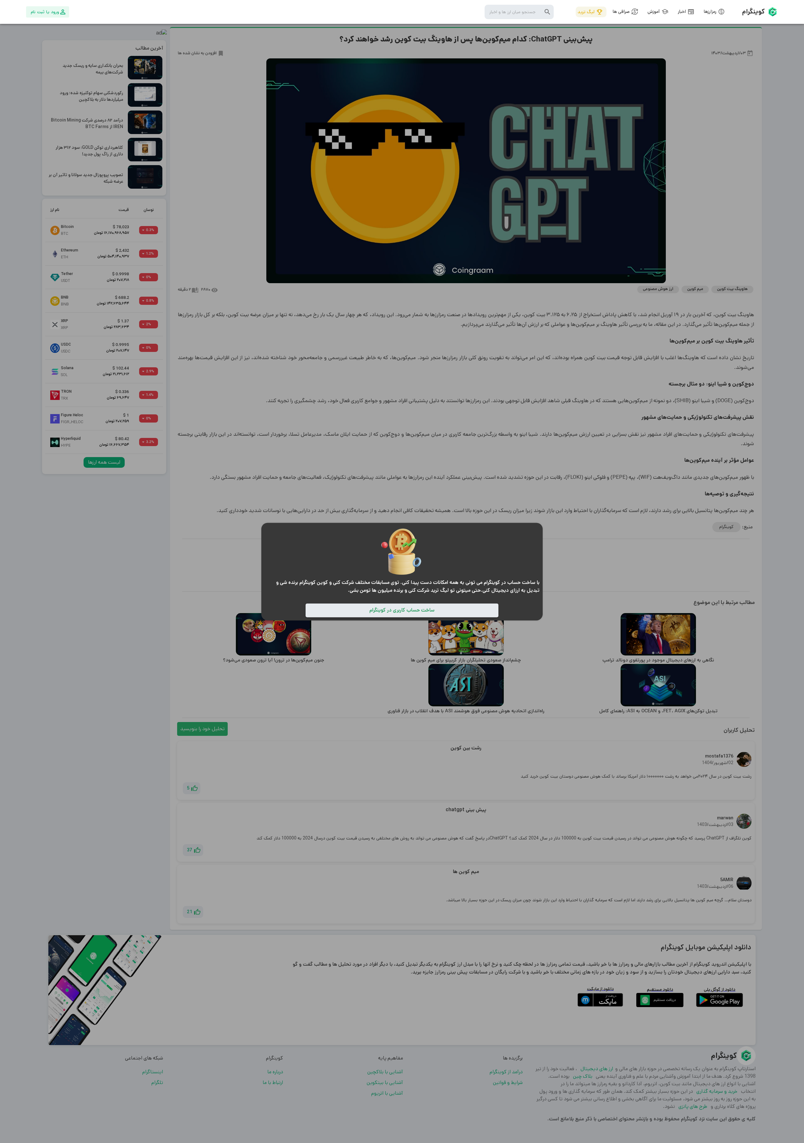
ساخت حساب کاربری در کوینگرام (402, 610)
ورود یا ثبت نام (45, 12)
